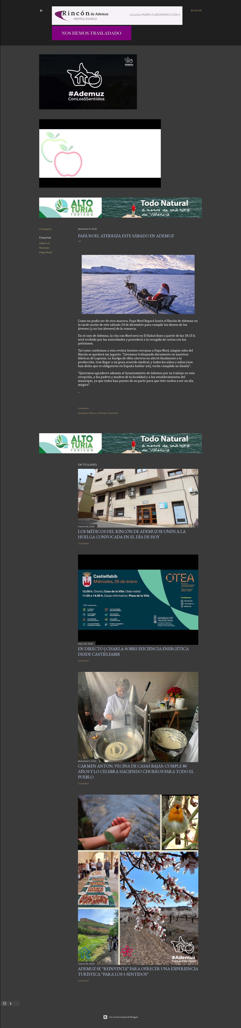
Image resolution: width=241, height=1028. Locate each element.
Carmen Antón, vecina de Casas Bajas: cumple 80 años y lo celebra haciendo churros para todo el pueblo (136, 771)
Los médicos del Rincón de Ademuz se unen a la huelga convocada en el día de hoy (132, 534)
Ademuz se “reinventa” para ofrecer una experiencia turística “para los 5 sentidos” (138, 971)
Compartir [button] (45, 229)
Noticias (44, 247)
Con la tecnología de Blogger (123, 1017)
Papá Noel (45, 252)
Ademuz (44, 243)
